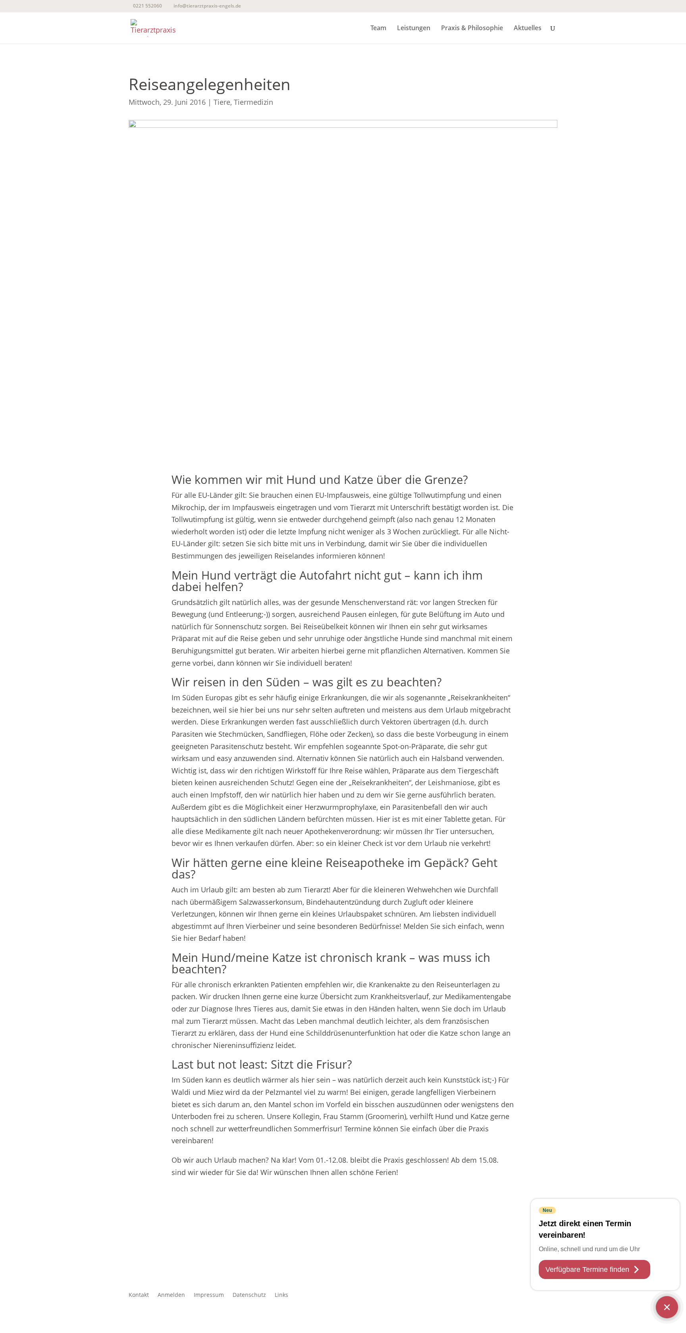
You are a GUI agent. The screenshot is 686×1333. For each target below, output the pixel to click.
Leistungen (413, 28)
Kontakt (139, 1295)
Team (378, 28)
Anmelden (171, 1295)
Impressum (209, 1295)
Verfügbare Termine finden (587, 1269)
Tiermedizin (253, 102)
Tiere (222, 102)
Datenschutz (249, 1295)
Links (281, 1295)
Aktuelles (527, 28)
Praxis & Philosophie (472, 28)
